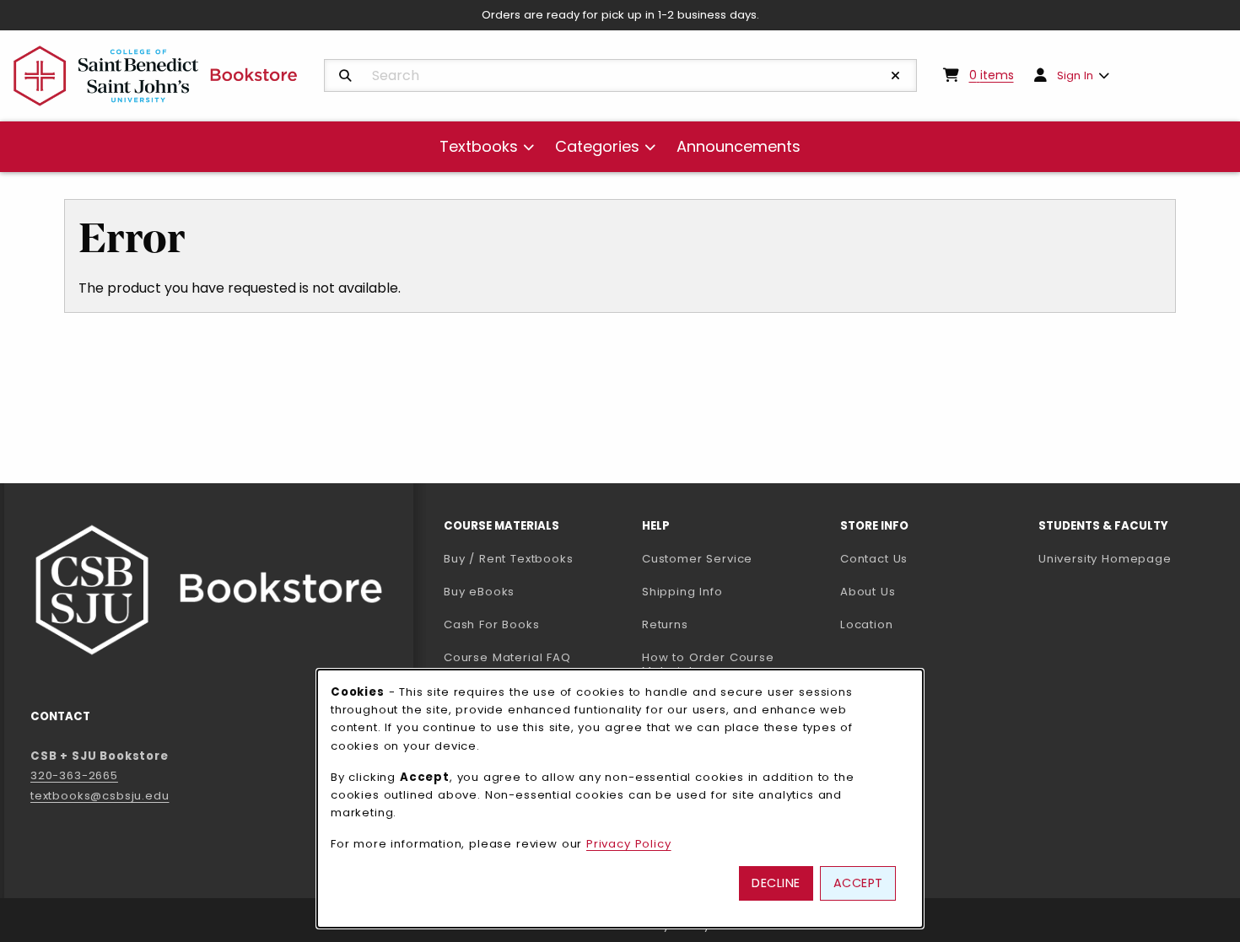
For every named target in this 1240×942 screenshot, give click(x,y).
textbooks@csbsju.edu (100, 796)
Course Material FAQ (507, 657)
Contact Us (874, 559)
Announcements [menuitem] (739, 146)
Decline (776, 883)
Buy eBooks (536, 591)
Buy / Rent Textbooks (509, 559)
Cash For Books (492, 624)
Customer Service (697, 559)
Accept (858, 883)
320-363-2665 (74, 775)
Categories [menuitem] (597, 146)
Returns (665, 624)
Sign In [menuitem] (1075, 75)
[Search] (345, 76)
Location (866, 624)
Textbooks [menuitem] (478, 146)
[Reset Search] (895, 76)
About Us (868, 592)
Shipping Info (682, 592)
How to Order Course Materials (708, 664)
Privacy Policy (628, 844)
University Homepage (1130, 558)
